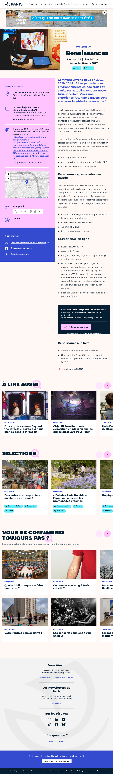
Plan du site (102, 771)
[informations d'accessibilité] (28, 211)
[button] (26, 182)
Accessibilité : (39, 771)
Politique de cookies (85, 771)
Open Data (70, 771)
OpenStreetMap (39, 197)
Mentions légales (13, 771)
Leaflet (27, 197)
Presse (60, 771)
